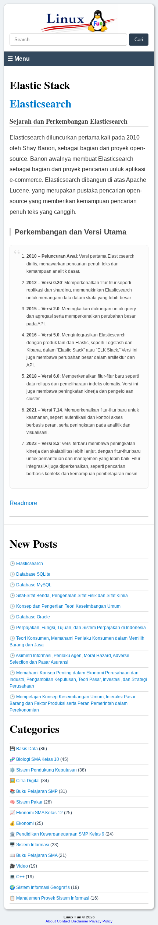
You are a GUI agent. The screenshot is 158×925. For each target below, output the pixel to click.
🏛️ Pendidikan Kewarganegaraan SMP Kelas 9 (57, 834)
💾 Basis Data (24, 748)
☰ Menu (19, 59)
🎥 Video (19, 866)
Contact (63, 921)
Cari (138, 39)
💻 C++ (17, 876)
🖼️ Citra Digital (25, 780)
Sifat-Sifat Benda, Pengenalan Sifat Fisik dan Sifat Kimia (72, 595)
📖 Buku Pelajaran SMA (33, 855)
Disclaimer (79, 921)
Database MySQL (33, 584)
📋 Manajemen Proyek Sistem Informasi (49, 898)
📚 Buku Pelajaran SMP (34, 791)
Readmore (23, 503)
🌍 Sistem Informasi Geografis (40, 887)
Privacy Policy (100, 921)
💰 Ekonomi (22, 823)
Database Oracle (33, 616)
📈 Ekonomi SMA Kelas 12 (36, 812)
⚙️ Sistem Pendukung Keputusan (43, 770)
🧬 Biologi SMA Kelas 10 (34, 759)
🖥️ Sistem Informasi (29, 844)
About (51, 921)
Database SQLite (33, 574)
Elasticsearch (41, 103)
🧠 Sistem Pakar (26, 802)
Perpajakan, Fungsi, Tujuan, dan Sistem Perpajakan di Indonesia (81, 627)
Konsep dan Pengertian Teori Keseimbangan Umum (68, 606)
